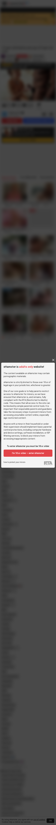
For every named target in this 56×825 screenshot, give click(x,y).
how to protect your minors (14, 462)
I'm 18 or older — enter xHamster (28, 453)
